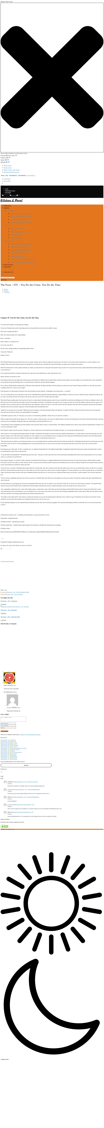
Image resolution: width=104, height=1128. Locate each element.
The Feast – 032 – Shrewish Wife (10, 617)
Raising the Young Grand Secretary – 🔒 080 (9, 742)
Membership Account (10, 190)
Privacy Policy (7, 181)
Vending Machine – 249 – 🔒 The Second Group (9, 745)
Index (8, 561)
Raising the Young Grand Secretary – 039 (24, 804)
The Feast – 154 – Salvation (9, 610)
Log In (6, 189)
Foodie (5, 590)
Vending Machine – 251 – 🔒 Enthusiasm (8, 740)
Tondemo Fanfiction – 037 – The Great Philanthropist (27, 789)
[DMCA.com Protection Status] (4, 828)
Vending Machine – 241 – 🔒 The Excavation (9, 759)
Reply (14, 685)
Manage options (7, 165)
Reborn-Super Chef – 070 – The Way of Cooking (26, 782)
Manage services (8, 167)
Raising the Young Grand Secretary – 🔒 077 (9, 753)
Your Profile (8, 192)
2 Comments (7, 292)
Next (12, 561)
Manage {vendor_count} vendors (12, 170)
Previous (3, 561)
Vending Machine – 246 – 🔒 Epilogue (8, 750)
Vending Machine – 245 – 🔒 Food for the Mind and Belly (11, 752)
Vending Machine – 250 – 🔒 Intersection (8, 741)
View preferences (13, 175)
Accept (2, 175)
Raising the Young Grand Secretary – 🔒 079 (9, 744)
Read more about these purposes (11, 172)
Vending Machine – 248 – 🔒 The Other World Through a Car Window (13, 748)
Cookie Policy (7, 179)
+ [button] (1, 772)
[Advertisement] (52, 304)
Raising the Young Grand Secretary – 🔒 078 (9, 746)
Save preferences (22, 175)
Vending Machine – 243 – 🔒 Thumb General (9, 756)
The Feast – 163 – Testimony (9, 601)
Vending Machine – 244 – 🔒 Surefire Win (8, 755)
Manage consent (4, 1059)
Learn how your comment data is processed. (30, 734)
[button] (52, 77)
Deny (7, 175)
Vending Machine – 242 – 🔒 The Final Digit (9, 757)
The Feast (6, 290)
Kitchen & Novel (12, 200)
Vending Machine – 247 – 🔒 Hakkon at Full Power (10, 749)
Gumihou (6, 289)
